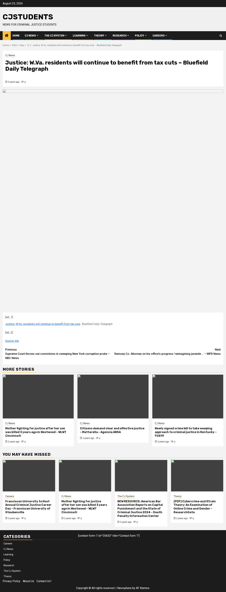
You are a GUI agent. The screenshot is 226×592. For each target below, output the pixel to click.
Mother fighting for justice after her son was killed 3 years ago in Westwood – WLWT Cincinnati (35, 432)
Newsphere (124, 588)
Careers (159, 35)
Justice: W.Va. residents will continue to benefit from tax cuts (42, 324)
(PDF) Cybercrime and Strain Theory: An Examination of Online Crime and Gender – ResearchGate (195, 507)
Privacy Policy (11, 581)
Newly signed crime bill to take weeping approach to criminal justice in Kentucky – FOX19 (186, 432)
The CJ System (54, 35)
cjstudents (28, 17)
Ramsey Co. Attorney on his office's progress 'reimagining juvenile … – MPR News (167, 351)
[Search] (221, 35)
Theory (99, 35)
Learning (79, 35)
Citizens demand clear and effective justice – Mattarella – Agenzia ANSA (112, 430)
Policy (139, 35)
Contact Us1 (44, 581)
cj (25, 82)
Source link (12, 341)
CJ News (30, 35)
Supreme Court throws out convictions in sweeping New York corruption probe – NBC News (57, 354)
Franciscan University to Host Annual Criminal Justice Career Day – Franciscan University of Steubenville (28, 507)
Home (16, 35)
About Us (28, 581)
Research (119, 35)
